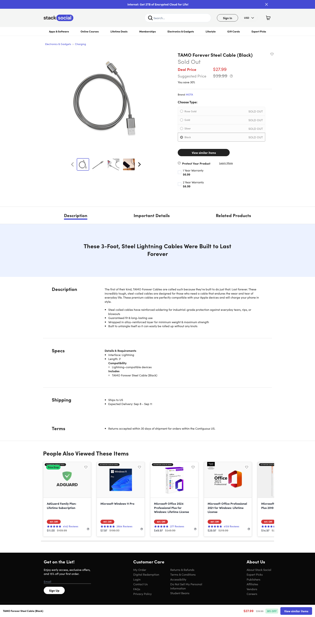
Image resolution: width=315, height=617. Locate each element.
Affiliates (252, 584)
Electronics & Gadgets (181, 31)
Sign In (227, 18)
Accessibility (178, 579)
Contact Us (140, 584)
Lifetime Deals (119, 31)
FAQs (136, 589)
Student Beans (179, 593)
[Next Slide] (139, 164)
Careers (252, 594)
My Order (139, 570)
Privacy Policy (142, 594)
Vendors (252, 589)
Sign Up (54, 590)
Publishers (253, 579)
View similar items (204, 153)
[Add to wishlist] (272, 54)
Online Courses (90, 31)
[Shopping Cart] (268, 17)
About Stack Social (259, 570)
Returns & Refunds (182, 570)
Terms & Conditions (183, 574)
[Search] (150, 18)
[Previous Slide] (72, 164)
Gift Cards (233, 31)
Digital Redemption (146, 574)
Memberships (147, 31)
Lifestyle (211, 31)
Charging (80, 44)
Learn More (226, 163)
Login (137, 579)
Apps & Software (59, 31)
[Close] (266, 4)
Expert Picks (259, 31)
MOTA (189, 94)
